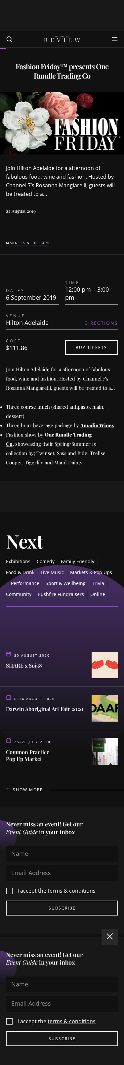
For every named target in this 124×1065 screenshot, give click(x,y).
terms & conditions (72, 890)
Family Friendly (77, 561)
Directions (101, 323)
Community (18, 594)
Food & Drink (20, 572)
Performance (25, 583)
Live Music (52, 572)
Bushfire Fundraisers (61, 594)
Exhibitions (18, 561)
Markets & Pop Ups (28, 242)
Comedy (46, 561)
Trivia (98, 583)
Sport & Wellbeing (66, 583)
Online (97, 594)
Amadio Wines (97, 425)
